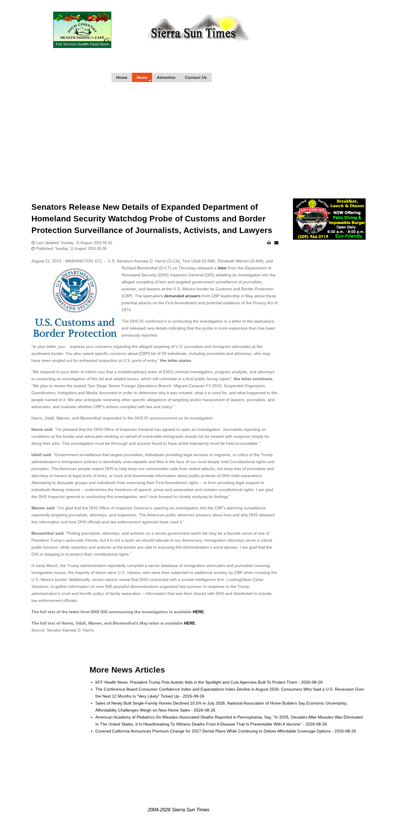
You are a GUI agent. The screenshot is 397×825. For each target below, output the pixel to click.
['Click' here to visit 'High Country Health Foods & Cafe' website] (82, 30)
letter (222, 268)
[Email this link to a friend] (276, 242)
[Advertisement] (198, 134)
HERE (198, 611)
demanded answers (182, 296)
